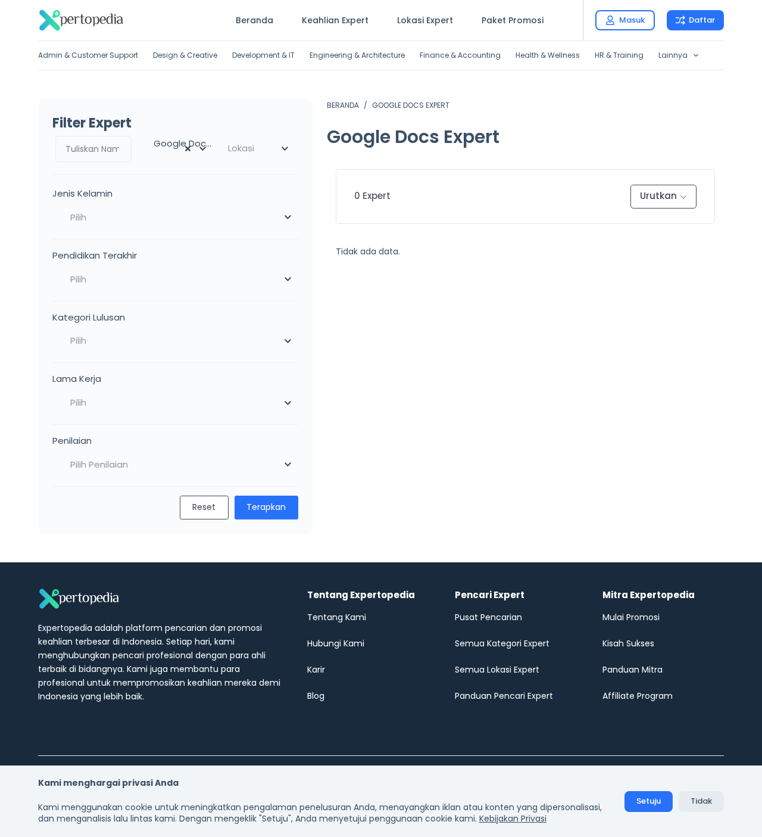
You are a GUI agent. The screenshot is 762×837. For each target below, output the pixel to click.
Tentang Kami (336, 617)
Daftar (702, 20)
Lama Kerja (76, 378)
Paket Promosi (513, 20)
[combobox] (176, 148)
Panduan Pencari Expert (504, 696)
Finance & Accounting (460, 55)
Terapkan (266, 507)
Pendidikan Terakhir (94, 255)
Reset (204, 507)
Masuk (632, 20)
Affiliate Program (637, 696)
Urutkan (658, 195)
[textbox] (257, 148)
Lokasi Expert (425, 20)
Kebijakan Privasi (512, 818)
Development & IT (263, 55)
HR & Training (619, 55)
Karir (316, 670)
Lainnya (673, 55)
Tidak (701, 801)
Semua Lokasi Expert (497, 670)
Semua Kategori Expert (502, 643)
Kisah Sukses (628, 643)
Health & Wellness (548, 55)
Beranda (254, 20)
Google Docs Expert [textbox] (180, 143)
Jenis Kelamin (82, 193)
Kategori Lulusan (88, 317)
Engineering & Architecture (357, 55)
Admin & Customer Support (88, 55)
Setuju (648, 801)
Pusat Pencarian (488, 617)
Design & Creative (185, 55)
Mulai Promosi (631, 617)
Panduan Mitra (632, 670)
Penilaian (72, 440)
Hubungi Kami (335, 643)
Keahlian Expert (335, 20)
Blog (315, 696)
